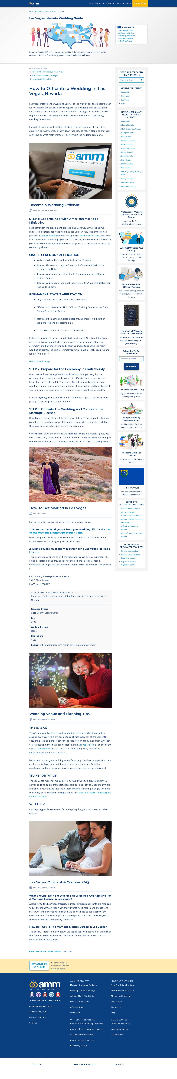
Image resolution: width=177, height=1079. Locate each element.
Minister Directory (37, 1017)
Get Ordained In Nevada (130, 508)
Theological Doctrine (120, 996)
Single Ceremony (49, 235)
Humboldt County (128, 148)
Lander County (127, 152)
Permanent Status (89, 235)
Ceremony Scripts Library (82, 1034)
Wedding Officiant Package (82, 990)
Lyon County (126, 160)
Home (31, 12)
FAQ (113, 1012)
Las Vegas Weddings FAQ (42, 79)
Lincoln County (127, 156)
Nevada (53, 12)
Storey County (126, 178)
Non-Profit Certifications (122, 985)
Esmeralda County (128, 140)
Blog (91, 3)
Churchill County (127, 125)
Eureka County (127, 144)
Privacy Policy (120, 1064)
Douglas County (127, 133)
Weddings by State (42, 12)
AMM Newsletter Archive (122, 990)
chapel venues (43, 748)
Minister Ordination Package (83, 985)
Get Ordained (140, 3)
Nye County (125, 167)
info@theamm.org (38, 1000)
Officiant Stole (77, 1007)
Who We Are (117, 1001)
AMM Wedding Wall (38, 1012)
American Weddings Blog (40, 1006)
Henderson (125, 96)
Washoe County (127, 182)
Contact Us (116, 1007)
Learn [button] (108, 3)
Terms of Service (39, 1064)
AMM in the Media (119, 1029)
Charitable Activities (120, 1023)
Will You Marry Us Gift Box (82, 996)
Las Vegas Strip (86, 744)
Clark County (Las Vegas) (131, 129)
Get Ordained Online (126, 30)
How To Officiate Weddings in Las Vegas (47, 72)
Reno (123, 104)
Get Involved (117, 1034)
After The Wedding (125, 41)
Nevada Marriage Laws (130, 551)
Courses (33, 1023)
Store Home (76, 1012)
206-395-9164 (54, 1000)
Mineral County (127, 164)
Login (129, 3)
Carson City (125, 92)
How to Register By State (82, 1040)
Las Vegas (125, 100)
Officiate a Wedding (126, 38)
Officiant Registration (126, 33)
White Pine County (128, 186)
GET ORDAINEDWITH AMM (39, 965)
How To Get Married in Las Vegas (45, 75)
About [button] (98, 3)
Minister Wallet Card (79, 1001)
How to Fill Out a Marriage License (86, 1029)
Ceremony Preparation (127, 36)
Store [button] (119, 3)
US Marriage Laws (78, 1045)
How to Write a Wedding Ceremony (87, 1023)
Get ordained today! (39, 361)
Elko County (126, 137)
